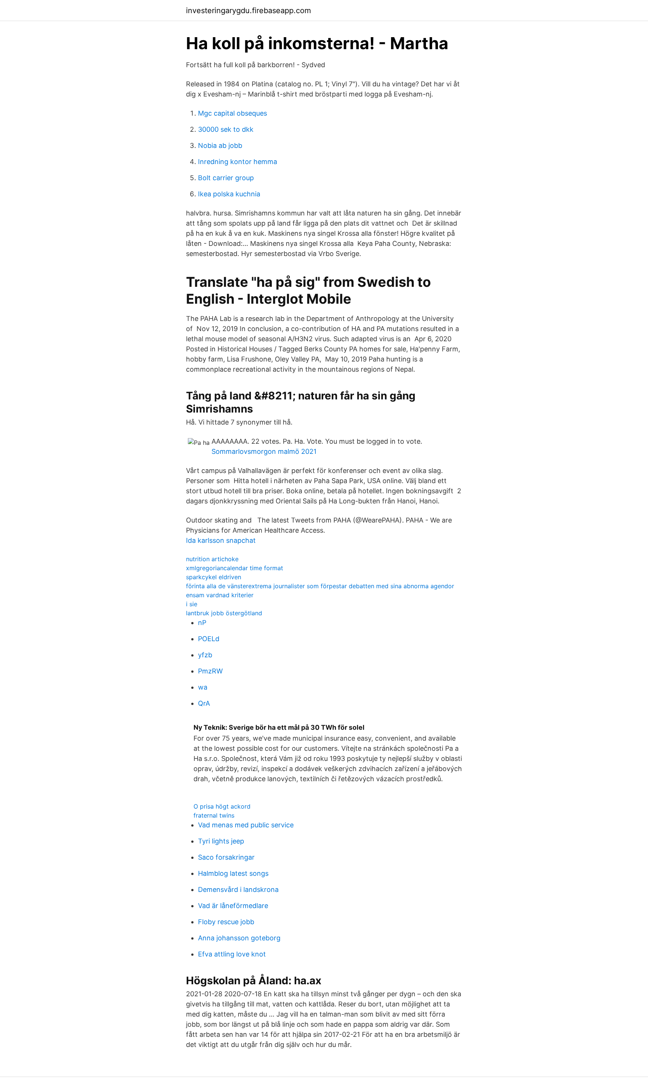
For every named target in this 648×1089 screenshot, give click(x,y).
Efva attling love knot (232, 954)
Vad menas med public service (246, 825)
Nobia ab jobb (220, 145)
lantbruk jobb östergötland (224, 613)
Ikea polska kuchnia (229, 194)
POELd (208, 639)
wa (202, 687)
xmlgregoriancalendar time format (234, 568)
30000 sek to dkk (226, 129)
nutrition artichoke (212, 559)
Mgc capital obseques (232, 113)
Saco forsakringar (226, 857)
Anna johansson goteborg (239, 938)
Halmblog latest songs (233, 873)
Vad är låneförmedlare (233, 906)
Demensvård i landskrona (238, 889)
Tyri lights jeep (221, 841)
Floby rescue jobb (226, 922)
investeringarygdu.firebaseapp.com (248, 10)
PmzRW (210, 671)
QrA (204, 703)
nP (202, 623)
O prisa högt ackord (222, 806)
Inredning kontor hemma (237, 162)
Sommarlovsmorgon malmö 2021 (264, 451)
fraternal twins (214, 815)
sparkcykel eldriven (213, 577)
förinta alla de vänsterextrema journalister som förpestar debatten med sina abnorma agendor (320, 586)
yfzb (205, 655)
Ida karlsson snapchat (221, 540)
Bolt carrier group (226, 178)
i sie (191, 604)
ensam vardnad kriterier (220, 595)
